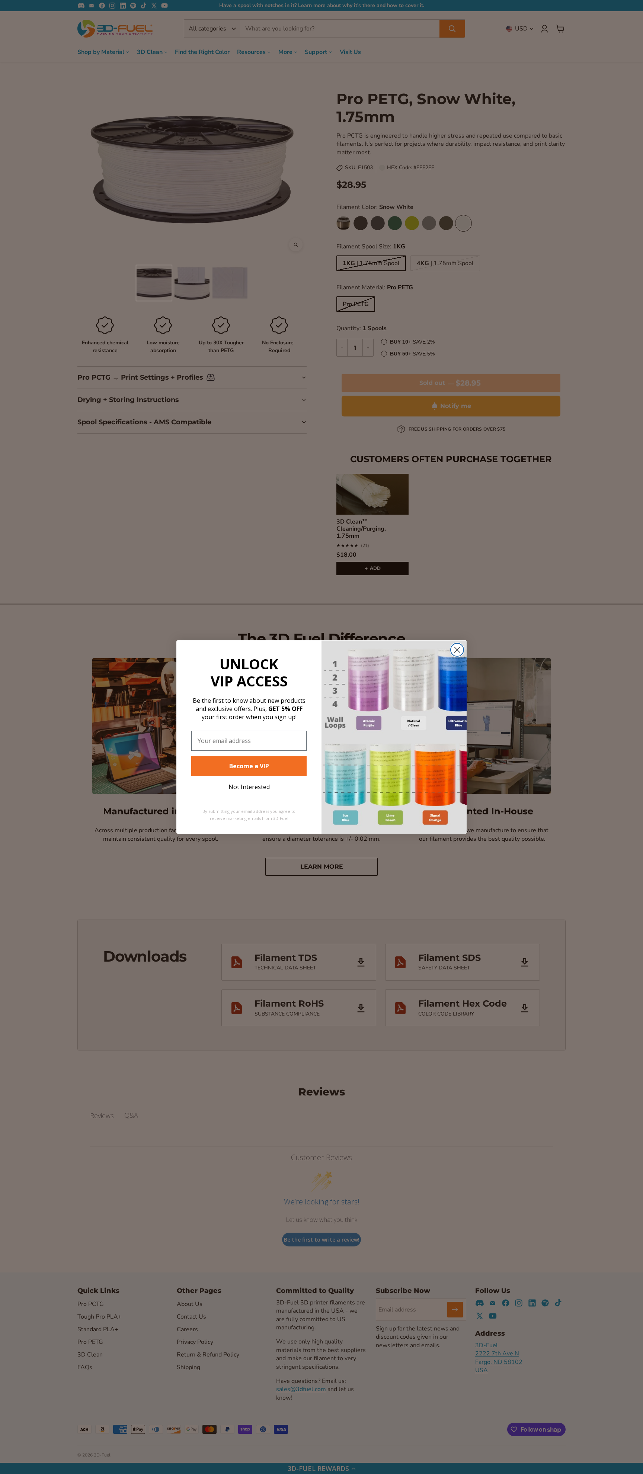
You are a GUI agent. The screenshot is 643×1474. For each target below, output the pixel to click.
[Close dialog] (457, 649)
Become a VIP (249, 766)
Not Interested (249, 787)
